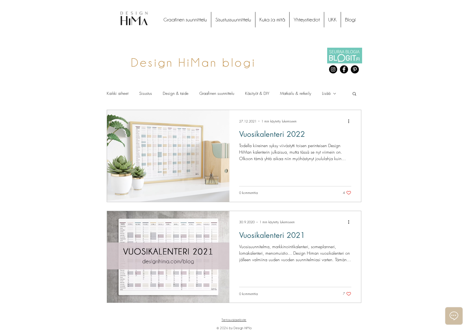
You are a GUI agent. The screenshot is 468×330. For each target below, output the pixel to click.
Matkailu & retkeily (295, 93)
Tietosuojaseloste (234, 320)
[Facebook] (344, 69)
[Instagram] (333, 69)
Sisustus (145, 93)
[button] (354, 94)
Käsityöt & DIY (257, 93)
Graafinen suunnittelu (216, 93)
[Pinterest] (355, 69)
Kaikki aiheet (117, 93)
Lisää (326, 93)
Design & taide (175, 93)
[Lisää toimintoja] (350, 121)
